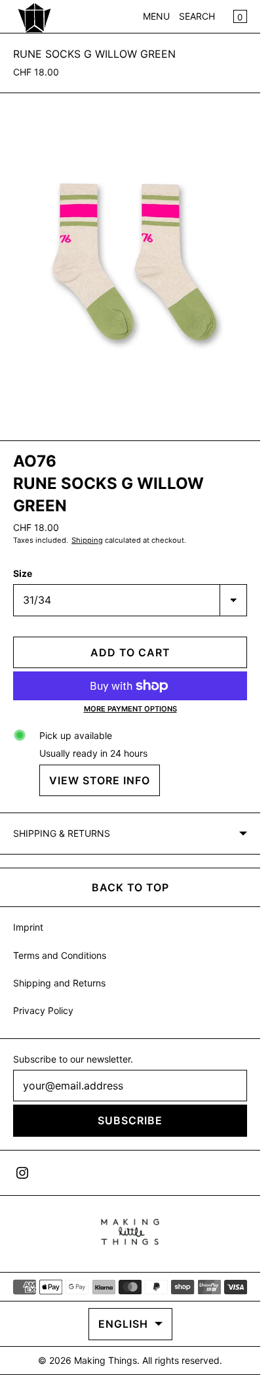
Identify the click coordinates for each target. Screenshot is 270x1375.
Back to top (130, 887)
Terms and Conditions (59, 955)
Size (22, 573)
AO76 (34, 461)
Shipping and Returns (59, 982)
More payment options (130, 708)
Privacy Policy (43, 1010)
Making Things (105, 1360)
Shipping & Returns (61, 833)
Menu (156, 16)
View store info (99, 780)
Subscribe (130, 1120)
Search (197, 16)
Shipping (87, 540)
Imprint (28, 927)
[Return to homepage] (130, 1232)
